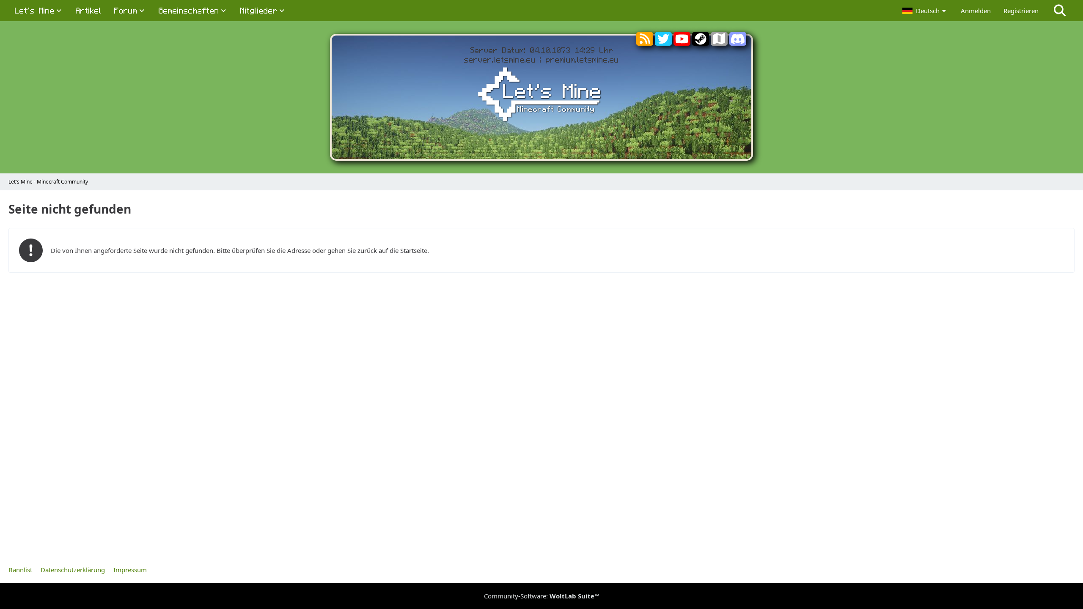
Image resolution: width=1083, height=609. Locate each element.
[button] (925, 10)
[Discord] (737, 42)
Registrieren (1021, 10)
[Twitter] (663, 42)
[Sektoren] (719, 40)
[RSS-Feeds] (644, 40)
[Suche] (1060, 10)
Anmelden (976, 10)
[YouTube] (681, 42)
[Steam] (700, 42)
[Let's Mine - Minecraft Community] (541, 96)
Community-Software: (541, 596)
